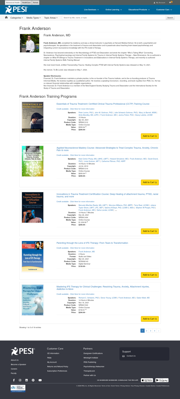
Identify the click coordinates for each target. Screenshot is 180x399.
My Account (52, 362)
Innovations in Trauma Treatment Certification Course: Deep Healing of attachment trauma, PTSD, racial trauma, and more (107, 195)
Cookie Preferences (162, 386)
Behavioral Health (13, 2)
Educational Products (138, 9)
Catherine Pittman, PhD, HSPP (113, 161)
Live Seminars (90, 9)
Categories (15, 17)
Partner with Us (90, 375)
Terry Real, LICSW (141, 205)
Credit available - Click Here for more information (75, 109)
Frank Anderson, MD (108, 115)
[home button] (6, 17)
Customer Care (162, 9)
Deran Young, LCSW (109, 297)
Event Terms (115, 386)
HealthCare (26, 2)
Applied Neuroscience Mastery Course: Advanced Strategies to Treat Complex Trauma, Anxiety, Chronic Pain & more (107, 149)
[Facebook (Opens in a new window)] (13, 380)
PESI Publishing (90, 362)
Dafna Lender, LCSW (105, 210)
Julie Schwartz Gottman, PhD (125, 112)
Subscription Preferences (57, 371)
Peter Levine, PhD (86, 112)
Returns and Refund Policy (57, 366)
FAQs (49, 357)
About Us (14, 360)
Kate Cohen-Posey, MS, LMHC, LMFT (93, 159)
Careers (14, 369)
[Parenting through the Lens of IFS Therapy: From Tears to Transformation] (32, 256)
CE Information (53, 353)
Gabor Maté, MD (143, 297)
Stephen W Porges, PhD (145, 207)
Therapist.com (89, 371)
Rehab (35, 2)
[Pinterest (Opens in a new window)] (33, 380)
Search (170, 17)
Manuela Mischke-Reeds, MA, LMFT (93, 205)
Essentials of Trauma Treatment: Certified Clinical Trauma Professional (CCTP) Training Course (103, 103)
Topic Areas (50, 17)
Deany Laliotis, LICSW (143, 115)
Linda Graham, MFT (92, 161)
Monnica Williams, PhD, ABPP (120, 205)
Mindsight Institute (91, 357)
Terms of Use (106, 386)
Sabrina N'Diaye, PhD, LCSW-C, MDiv (119, 207)
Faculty (13, 373)
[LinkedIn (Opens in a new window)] (26, 380)
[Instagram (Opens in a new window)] (20, 380)
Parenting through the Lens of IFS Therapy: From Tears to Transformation (92, 242)
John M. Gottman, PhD (103, 112)
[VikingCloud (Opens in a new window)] (18, 388)
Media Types (32, 17)
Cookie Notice (150, 386)
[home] (16, 10)
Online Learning (112, 9)
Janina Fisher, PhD (126, 115)
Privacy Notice (125, 386)
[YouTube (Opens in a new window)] (40, 380)
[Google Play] (161, 380)
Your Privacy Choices (138, 386)
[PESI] (23, 351)
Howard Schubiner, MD (119, 159)
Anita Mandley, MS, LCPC (88, 115)
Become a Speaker (18, 364)
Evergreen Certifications (93, 353)
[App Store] (147, 380)
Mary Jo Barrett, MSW (147, 112)
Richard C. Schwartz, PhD (89, 297)
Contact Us (131, 356)
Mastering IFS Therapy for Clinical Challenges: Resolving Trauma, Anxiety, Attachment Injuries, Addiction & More (103, 287)
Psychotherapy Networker (94, 366)
